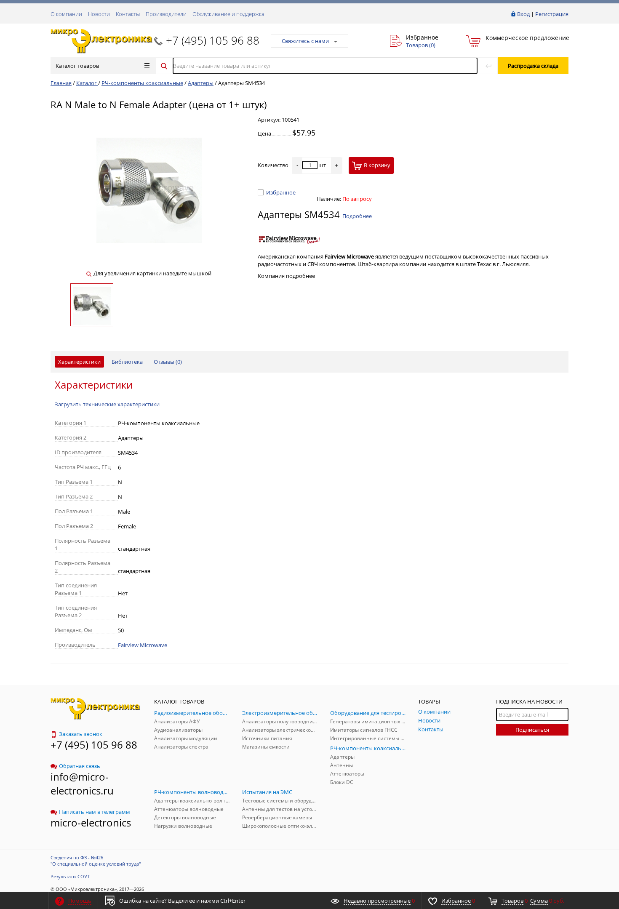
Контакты (128, 14)
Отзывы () (168, 361)
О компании (66, 14)
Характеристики (79, 361)
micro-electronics (91, 822)
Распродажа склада (533, 65)
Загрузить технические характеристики (107, 404)
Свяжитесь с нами (305, 41)
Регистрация (551, 14)
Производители (166, 14)
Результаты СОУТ (70, 876)
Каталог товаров (77, 65)
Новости (99, 14)
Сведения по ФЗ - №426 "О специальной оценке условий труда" (96, 860)
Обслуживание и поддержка (228, 14)
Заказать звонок (80, 734)
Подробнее (357, 216)
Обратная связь (79, 766)
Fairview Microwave (142, 645)
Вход (523, 14)
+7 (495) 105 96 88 (212, 40)
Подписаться (532, 729)
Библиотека (127, 361)
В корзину (377, 165)
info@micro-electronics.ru (82, 783)
